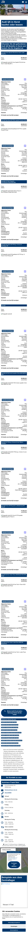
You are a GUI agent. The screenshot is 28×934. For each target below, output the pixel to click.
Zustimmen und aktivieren (14, 865)
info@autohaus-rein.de (11, 790)
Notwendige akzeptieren (14, 922)
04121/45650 (8, 792)
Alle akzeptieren (14, 930)
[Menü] (26, 2)
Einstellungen (14, 926)
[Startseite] (4, 1)
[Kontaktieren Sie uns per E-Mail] (23, 2)
